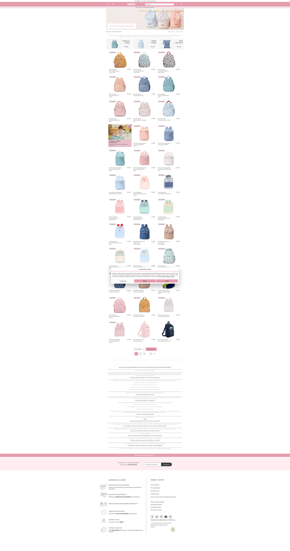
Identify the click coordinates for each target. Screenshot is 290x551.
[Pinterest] (161, 516)
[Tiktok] (156, 516)
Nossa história (155, 484)
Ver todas (126, 46)
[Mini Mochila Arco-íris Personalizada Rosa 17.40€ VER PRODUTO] (144, 329)
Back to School (113, 26)
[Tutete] (134, 4)
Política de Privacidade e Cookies (166, 276)
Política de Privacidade (157, 502)
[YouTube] (165, 516)
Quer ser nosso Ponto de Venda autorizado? (163, 496)
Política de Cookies (156, 504)
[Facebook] (152, 516)
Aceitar (167, 281)
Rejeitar (145, 281)
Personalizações (155, 487)
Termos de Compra (156, 509)
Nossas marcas (155, 490)
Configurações (122, 281)
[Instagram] (170, 516)
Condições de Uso (156, 507)
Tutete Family (155, 493)
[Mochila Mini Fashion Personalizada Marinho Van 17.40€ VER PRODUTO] (169, 329)
